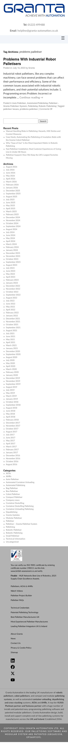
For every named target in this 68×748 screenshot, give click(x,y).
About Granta (17, 634)
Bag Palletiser (12, 488)
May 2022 (10, 307)
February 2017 (12, 450)
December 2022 (13, 286)
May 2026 (10, 176)
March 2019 (11, 396)
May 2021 (10, 339)
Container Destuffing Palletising (20, 506)
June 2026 (10, 173)
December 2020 (13, 351)
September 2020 (13, 354)
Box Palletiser (12, 491)
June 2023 (10, 271)
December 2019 (13, 378)
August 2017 (11, 432)
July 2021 (10, 333)
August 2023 (11, 265)
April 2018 (10, 417)
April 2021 (10, 342)
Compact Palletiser (14, 497)
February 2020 (12, 372)
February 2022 (12, 313)
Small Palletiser (12, 536)
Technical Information (15, 539)
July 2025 (10, 200)
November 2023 (13, 256)
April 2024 (10, 241)
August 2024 (11, 229)
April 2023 (10, 277)
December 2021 (13, 319)
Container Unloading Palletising (20, 509)
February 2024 (12, 247)
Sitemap (14, 652)
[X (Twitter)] (35, 673)
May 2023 (10, 274)
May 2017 (10, 441)
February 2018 (12, 420)
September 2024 (13, 226)
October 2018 (12, 402)
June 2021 (10, 336)
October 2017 (12, 429)
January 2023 (12, 283)
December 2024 (13, 217)
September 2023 (13, 262)
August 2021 (11, 331)
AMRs (8, 476)
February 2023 (12, 280)
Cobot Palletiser (13, 494)
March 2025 (11, 211)
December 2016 (13, 456)
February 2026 (12, 185)
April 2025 (10, 208)
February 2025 (12, 214)
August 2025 (11, 197)
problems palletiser (29, 108)
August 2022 (11, 298)
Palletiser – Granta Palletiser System (21, 524)
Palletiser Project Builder (21, 596)
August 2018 (11, 408)
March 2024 (11, 244)
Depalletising (11, 512)
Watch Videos (17, 591)
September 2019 (13, 384)
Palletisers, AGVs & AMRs (22, 586)
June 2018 (10, 411)
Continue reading (31, 97)
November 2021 (13, 322)
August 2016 (11, 464)
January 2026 (12, 188)
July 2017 (10, 435)
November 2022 (13, 289)
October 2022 (12, 292)
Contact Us (15, 643)
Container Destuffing (15, 503)
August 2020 (11, 357)
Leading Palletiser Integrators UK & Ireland (29, 626)
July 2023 (10, 268)
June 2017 (10, 438)
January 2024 (12, 250)
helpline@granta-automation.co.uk (37, 30)
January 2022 (12, 316)
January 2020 (12, 375)
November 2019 (13, 381)
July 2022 (10, 301)
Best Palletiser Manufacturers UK (25, 617)
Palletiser (10, 521)
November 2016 (13, 458)
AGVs (8, 473)
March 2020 (11, 369)
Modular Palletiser (14, 518)
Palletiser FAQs (17, 600)
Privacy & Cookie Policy (21, 648)
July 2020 (10, 360)
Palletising (33, 105)
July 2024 (10, 232)
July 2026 (10, 170)
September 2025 (13, 194)
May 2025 (10, 206)
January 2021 (12, 348)
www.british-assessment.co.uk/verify (26, 571)
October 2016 (12, 461)
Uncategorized (12, 542)
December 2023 (13, 253)
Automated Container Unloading (20, 482)
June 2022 (10, 304)
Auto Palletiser (19, 103)
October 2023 (12, 259)
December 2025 (13, 191)
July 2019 (10, 390)
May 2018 (10, 414)
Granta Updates (13, 515)
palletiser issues (11, 108)
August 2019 (11, 387)
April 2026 (10, 179)
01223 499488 (36, 24)
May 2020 (10, 363)
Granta (31, 67)
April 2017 (10, 444)
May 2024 (10, 238)
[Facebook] (35, 667)
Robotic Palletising (47, 105)
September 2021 (13, 328)
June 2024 (10, 235)
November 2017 (13, 426)
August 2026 (11, 167)
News (13, 639)
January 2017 (12, 453)
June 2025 (10, 203)
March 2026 (11, 182)
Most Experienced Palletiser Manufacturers (29, 622)
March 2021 (11, 345)
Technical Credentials (20, 608)
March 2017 (11, 447)
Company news (12, 500)
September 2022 (13, 295)
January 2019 (12, 399)
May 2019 (10, 393)
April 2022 (10, 310)
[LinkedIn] (35, 661)
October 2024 (12, 223)
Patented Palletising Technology (24, 612)
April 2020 (10, 366)
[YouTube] (35, 680)
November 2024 (13, 220)
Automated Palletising (37, 103)
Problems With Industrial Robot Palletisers (29, 61)
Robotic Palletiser (13, 530)
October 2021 (12, 325)
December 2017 (13, 423)
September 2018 (13, 405)
